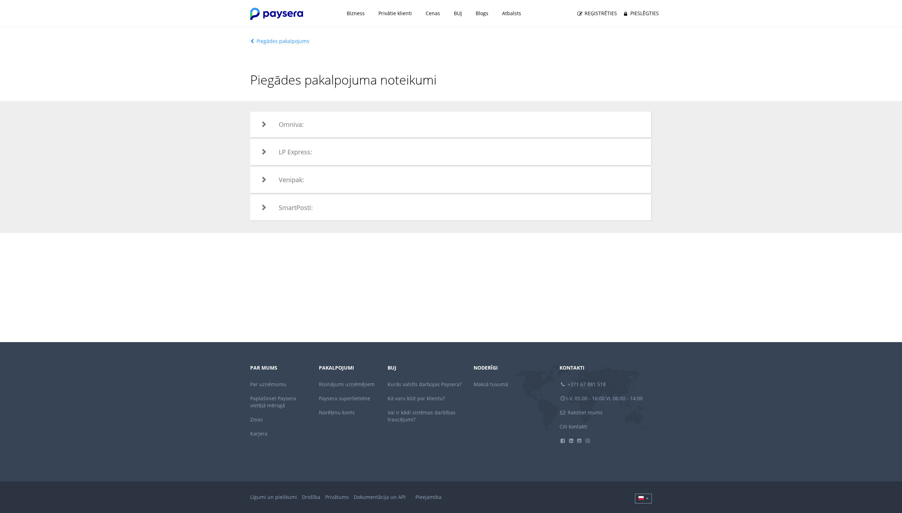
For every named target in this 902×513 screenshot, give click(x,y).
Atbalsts (511, 13)
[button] (643, 498)
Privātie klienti (395, 13)
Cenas (433, 13)
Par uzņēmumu (268, 384)
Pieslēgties (644, 13)
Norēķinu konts (337, 412)
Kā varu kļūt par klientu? (416, 398)
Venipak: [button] (291, 179)
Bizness (356, 13)
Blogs (482, 13)
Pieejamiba (428, 497)
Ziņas (256, 419)
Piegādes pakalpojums (282, 41)
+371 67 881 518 (586, 384)
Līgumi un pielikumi (273, 497)
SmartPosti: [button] (296, 207)
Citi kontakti (573, 426)
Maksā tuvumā (491, 384)
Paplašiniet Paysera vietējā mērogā (273, 402)
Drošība (311, 497)
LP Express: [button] (295, 152)
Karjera (258, 433)
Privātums (337, 497)
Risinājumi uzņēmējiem (347, 384)
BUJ (458, 13)
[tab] (450, 125)
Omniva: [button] (291, 124)
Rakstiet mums (584, 412)
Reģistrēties (600, 13)
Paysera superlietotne (344, 398)
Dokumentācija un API (380, 497)
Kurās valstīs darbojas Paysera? (425, 384)
